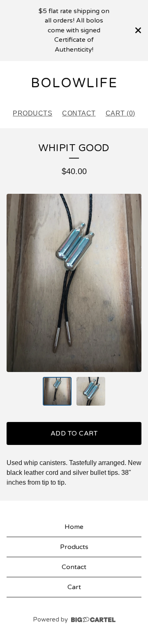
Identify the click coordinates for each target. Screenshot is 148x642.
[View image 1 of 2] (57, 391)
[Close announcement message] (138, 30)
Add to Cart (74, 433)
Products (32, 113)
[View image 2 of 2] (90, 391)
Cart (74, 587)
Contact (79, 113)
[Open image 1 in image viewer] (74, 283)
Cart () (120, 113)
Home (74, 527)
